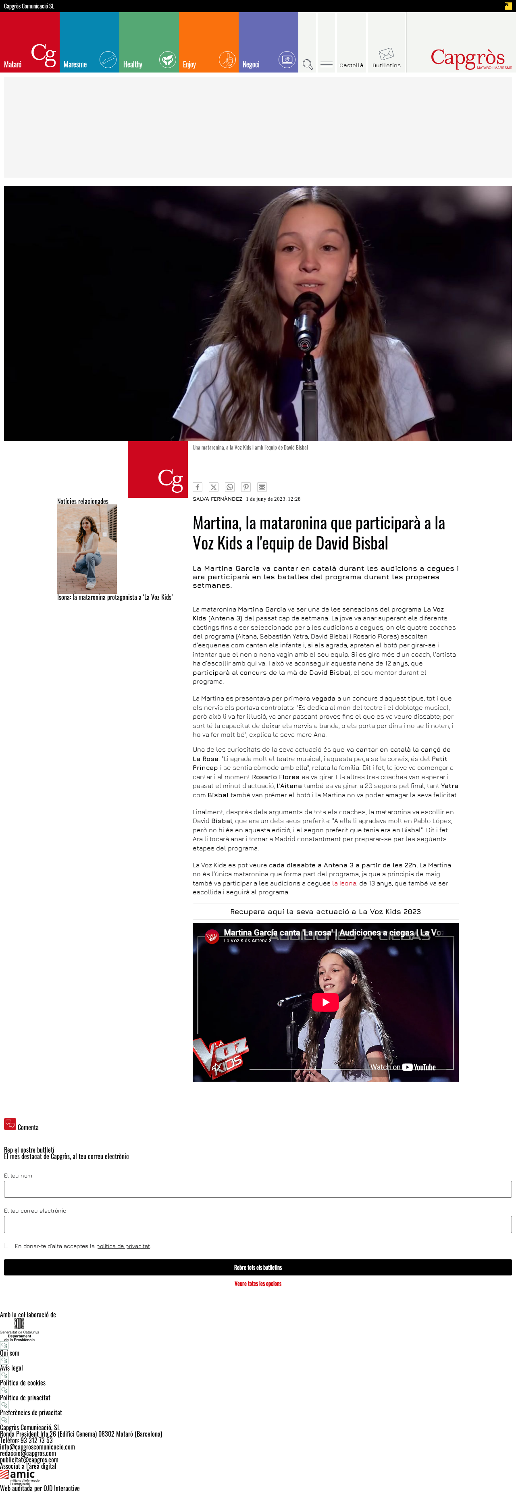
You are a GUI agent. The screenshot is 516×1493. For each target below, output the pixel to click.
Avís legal (11, 1368)
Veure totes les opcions (258, 1283)
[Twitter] (213, 487)
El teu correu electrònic (35, 1210)
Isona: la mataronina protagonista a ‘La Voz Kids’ (115, 597)
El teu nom (18, 1175)
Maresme (75, 64)
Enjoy (189, 64)
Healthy (132, 64)
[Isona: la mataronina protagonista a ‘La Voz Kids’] (122, 549)
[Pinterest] (246, 487)
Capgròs (454, 59)
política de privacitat (123, 1245)
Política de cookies (23, 1382)
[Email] (262, 487)
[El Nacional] (508, 6)
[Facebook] (197, 487)
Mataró (12, 64)
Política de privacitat (25, 1397)
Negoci (251, 64)
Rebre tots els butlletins (258, 1267)
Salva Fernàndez (218, 499)
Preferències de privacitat (31, 1412)
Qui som (9, 1353)
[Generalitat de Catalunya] (258, 1329)
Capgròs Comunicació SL (29, 6)
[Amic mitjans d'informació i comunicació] (258, 1477)
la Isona (344, 883)
